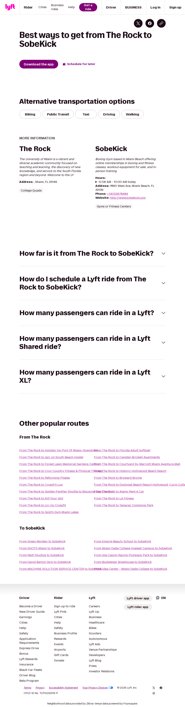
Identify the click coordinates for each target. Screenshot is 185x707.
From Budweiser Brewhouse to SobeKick (123, 562)
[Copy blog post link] (161, 23)
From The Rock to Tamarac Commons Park (123, 505)
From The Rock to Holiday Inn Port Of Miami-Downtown (58, 450)
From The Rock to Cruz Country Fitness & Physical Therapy (61, 471)
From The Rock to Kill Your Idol (41, 498)
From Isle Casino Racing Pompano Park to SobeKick (130, 555)
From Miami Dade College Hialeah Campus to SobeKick (133, 548)
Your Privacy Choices (95, 687)
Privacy (40, 687)
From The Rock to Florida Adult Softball (122, 450)
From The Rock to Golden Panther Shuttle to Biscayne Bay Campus (66, 491)
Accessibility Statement (63, 687)
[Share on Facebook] (149, 23)
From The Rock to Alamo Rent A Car (119, 491)
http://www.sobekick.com (128, 198)
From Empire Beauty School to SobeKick (122, 541)
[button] (92, 253)
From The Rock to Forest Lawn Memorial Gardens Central (59, 464)
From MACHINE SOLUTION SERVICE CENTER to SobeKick (60, 569)
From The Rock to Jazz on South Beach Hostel (51, 457)
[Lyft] (10, 7)
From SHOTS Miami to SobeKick (41, 548)
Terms (27, 687)
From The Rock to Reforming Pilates (44, 478)
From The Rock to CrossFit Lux (41, 485)
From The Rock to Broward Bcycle (118, 478)
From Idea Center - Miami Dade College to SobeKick (130, 569)
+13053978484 (117, 194)
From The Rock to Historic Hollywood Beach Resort (130, 471)
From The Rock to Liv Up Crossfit (42, 505)
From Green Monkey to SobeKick (42, 541)
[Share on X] (138, 23)
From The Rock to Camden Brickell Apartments (127, 457)
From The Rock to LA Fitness (114, 498)
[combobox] (161, 598)
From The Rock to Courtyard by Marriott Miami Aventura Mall (137, 464)
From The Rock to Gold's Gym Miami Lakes (49, 512)
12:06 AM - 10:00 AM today (117, 182)
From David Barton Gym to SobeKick (45, 562)
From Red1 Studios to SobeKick (41, 555)
